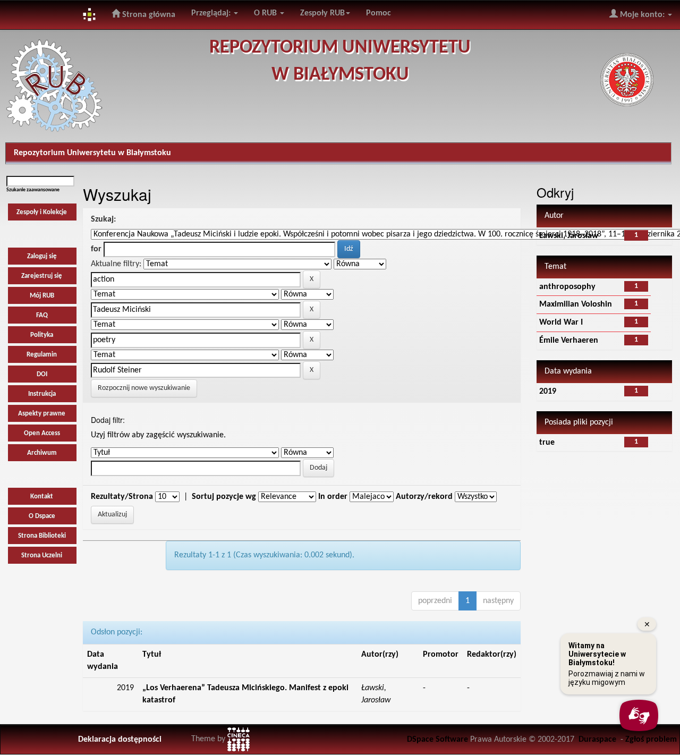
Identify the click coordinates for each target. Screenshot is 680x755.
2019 (547, 391)
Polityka (41, 335)
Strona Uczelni (41, 555)
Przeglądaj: (212, 13)
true (547, 442)
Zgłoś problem (651, 739)
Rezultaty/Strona (122, 497)
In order (332, 497)
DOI (42, 374)
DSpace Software (437, 739)
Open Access (42, 433)
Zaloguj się (42, 256)
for (96, 249)
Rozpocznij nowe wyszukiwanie (144, 388)
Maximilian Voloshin (575, 304)
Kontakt (41, 496)
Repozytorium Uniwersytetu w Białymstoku (92, 153)
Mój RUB (42, 295)
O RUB (266, 13)
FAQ (42, 315)
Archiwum (42, 452)
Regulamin (42, 354)
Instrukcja (42, 394)
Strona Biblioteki (42, 535)
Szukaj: (103, 219)
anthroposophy (567, 287)
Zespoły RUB (322, 13)
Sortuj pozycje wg (224, 497)
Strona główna (147, 15)
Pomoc (378, 13)
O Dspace (42, 516)
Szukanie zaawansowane (33, 190)
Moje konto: (642, 15)
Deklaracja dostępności (120, 739)
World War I (561, 322)
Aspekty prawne (41, 413)
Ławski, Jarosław (568, 236)
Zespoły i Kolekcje (41, 212)
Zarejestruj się (41, 276)
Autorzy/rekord (424, 497)
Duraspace (597, 739)
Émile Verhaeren (568, 340)
